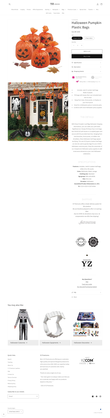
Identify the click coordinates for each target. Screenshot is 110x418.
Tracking (10, 362)
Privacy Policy (11, 380)
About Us (10, 365)
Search (10, 359)
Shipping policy (12, 386)
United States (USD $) (14, 411)
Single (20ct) (77, 38)
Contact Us (11, 374)
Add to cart (87, 51)
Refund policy (11, 383)
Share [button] (75, 297)
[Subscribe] (37, 396)
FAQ (9, 371)
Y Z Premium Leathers (14, 368)
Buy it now (87, 56)
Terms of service (12, 377)
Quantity (74, 42)
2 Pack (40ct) (89, 38)
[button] (10, 4)
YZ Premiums (99, 412)
